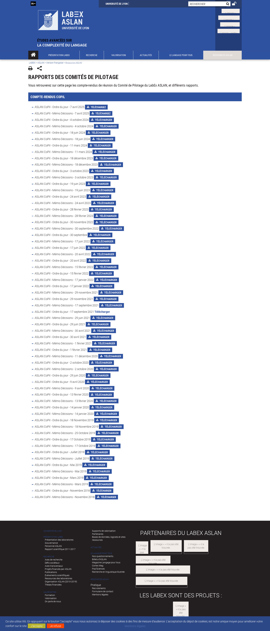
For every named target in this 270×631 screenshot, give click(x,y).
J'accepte (36, 626)
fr (32, 3)
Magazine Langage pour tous (106, 562)
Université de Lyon (117, 3)
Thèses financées (53, 584)
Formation (50, 595)
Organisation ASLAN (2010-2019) (61, 581)
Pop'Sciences (98, 568)
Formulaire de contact (102, 591)
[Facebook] (229, 17)
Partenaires (97, 533)
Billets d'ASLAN (99, 559)
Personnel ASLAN (53, 545)
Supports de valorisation (104, 530)
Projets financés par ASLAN (58, 568)
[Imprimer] (31, 68)
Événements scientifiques (57, 575)
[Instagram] (229, 31)
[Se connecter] (236, 4)
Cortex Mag (97, 565)
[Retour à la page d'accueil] (63, 19)
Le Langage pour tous (101, 553)
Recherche (48, 556)
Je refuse (55, 626)
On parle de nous (53, 601)
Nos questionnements (102, 556)
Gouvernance (51, 542)
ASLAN (41, 62)
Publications (51, 572)
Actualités (96, 547)
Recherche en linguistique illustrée (108, 571)
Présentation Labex (53, 537)
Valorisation (49, 592)
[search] (209, 3)
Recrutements (99, 588)
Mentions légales (100, 594)
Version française (54, 62)
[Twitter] (231, 11)
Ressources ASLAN (100, 579)
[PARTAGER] (40, 68)
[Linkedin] (230, 24)
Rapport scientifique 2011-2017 (60, 549)
